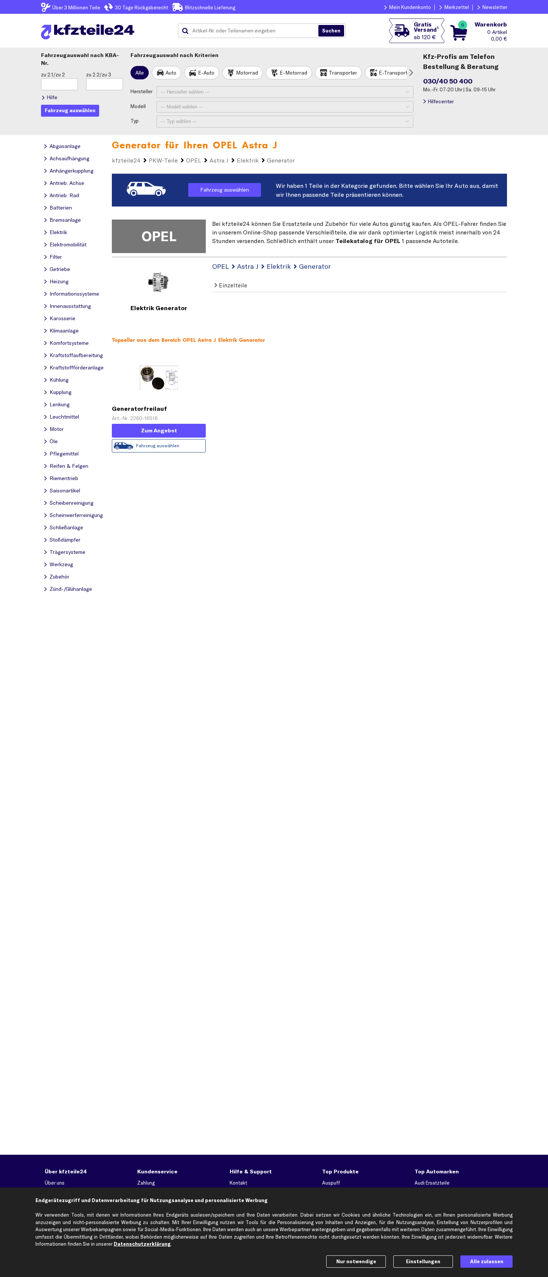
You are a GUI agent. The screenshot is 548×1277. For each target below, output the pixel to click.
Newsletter (494, 7)
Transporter (343, 72)
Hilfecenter (441, 101)
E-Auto (206, 72)
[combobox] (250, 31)
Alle (139, 72)
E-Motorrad (293, 72)
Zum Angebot (159, 430)
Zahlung (146, 1183)
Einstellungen (423, 1261)
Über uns (54, 1183)
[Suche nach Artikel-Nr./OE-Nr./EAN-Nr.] (331, 31)
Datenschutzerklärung (142, 1244)
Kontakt (238, 1183)
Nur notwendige (356, 1261)
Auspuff (331, 1183)
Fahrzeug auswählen (224, 189)
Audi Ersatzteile (432, 1183)
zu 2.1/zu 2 (53, 75)
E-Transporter (395, 72)
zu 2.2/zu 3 (98, 75)
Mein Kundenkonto (410, 7)
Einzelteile (232, 285)
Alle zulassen (486, 1261)
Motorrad (247, 72)
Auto (171, 72)
